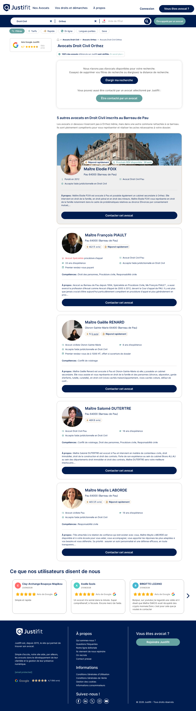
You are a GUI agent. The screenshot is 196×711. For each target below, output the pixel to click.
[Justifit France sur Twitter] (93, 701)
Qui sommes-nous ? (86, 640)
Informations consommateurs (90, 685)
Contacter (119, 215)
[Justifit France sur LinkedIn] (86, 701)
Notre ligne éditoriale (86, 647)
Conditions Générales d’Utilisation (92, 674)
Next (189, 595)
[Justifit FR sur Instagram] (100, 701)
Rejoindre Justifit (158, 642)
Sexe (104, 31)
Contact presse (83, 658)
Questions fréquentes (87, 644)
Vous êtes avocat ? (176, 8)
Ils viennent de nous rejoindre (90, 651)
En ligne (68, 31)
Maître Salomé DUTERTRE (108, 408)
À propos (99, 8)
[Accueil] (60, 39)
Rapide (51, 31)
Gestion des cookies (86, 681)
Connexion (147, 8)
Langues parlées (87, 31)
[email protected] (23, 672)
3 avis (95, 334)
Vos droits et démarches (71, 8)
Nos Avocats (41, 8)
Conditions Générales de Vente (91, 678)
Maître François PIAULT (106, 235)
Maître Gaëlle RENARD (104, 322)
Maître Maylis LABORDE (106, 490)
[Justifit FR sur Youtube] (107, 701)
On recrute (81, 655)
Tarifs (34, 31)
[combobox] (32, 21)
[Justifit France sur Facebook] (79, 701)
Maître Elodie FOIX (100, 169)
